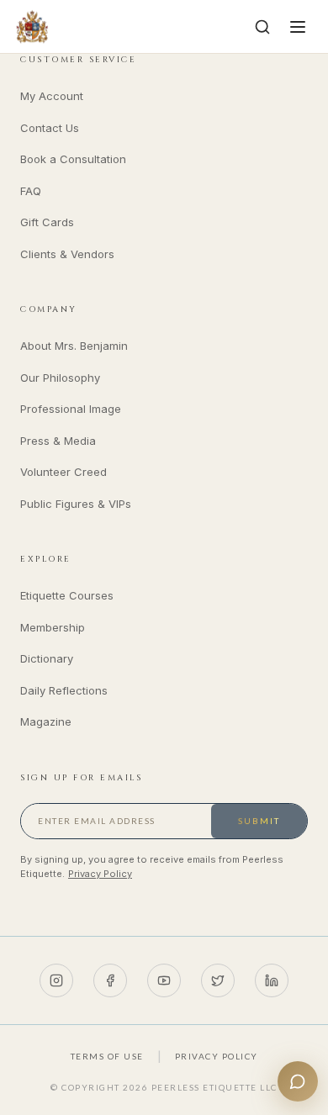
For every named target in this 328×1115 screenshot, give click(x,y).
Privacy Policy (100, 874)
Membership (52, 627)
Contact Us (49, 128)
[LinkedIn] (271, 980)
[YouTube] (164, 980)
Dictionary (46, 658)
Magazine (45, 721)
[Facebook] (110, 980)
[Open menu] (298, 27)
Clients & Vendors (67, 254)
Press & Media (58, 440)
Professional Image (70, 408)
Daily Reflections (64, 690)
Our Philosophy (60, 377)
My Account (51, 96)
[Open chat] (298, 1081)
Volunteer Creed (63, 471)
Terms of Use (107, 1056)
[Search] (262, 27)
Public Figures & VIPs (75, 503)
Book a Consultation (73, 159)
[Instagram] (56, 980)
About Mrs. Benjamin (74, 345)
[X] (218, 980)
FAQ (30, 191)
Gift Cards (47, 222)
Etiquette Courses (67, 595)
